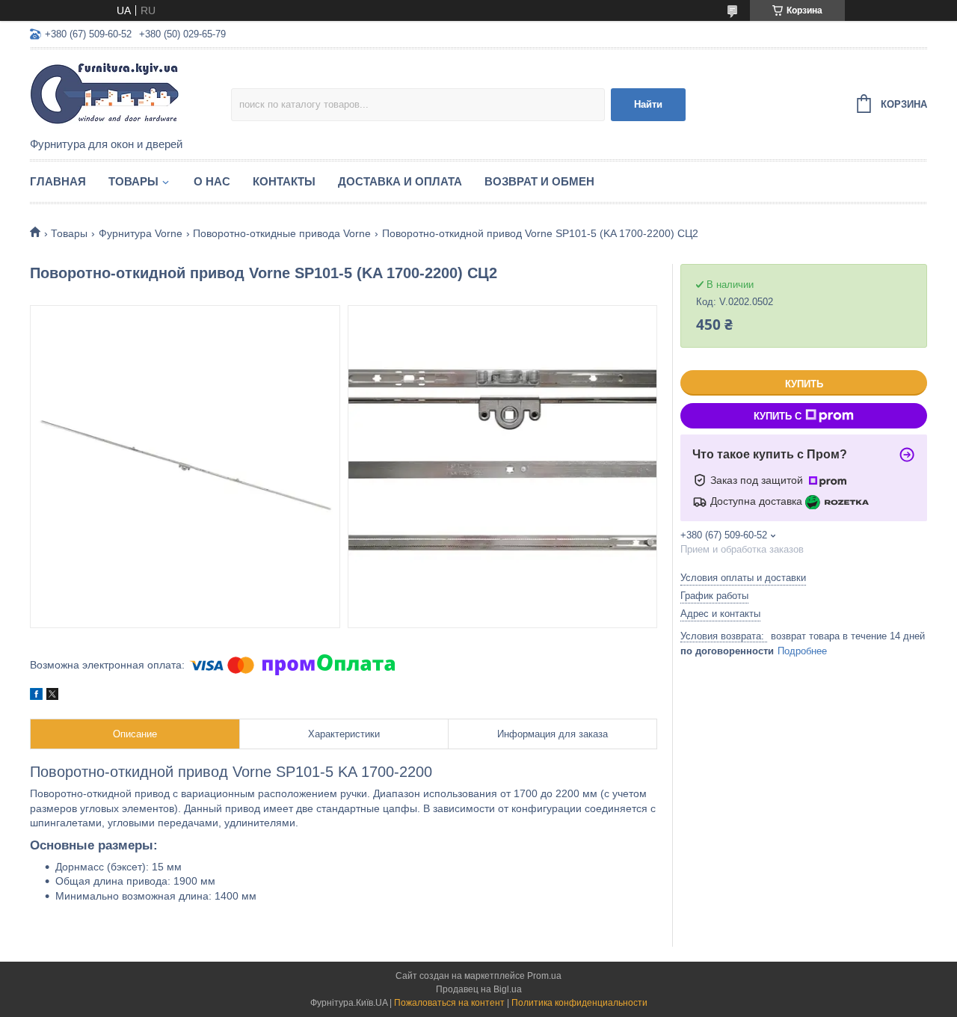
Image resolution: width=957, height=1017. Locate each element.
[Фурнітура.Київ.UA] (130, 94)
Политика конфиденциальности (579, 1003)
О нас (212, 181)
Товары (133, 181)
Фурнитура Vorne (140, 233)
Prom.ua (544, 976)
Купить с (777, 416)
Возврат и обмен (539, 181)
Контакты (284, 181)
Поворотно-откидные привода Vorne (282, 233)
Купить (804, 384)
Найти (648, 104)
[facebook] (36, 696)
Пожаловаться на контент (449, 1003)
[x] (52, 696)
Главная (58, 181)
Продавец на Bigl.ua (479, 989)
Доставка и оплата (400, 181)
